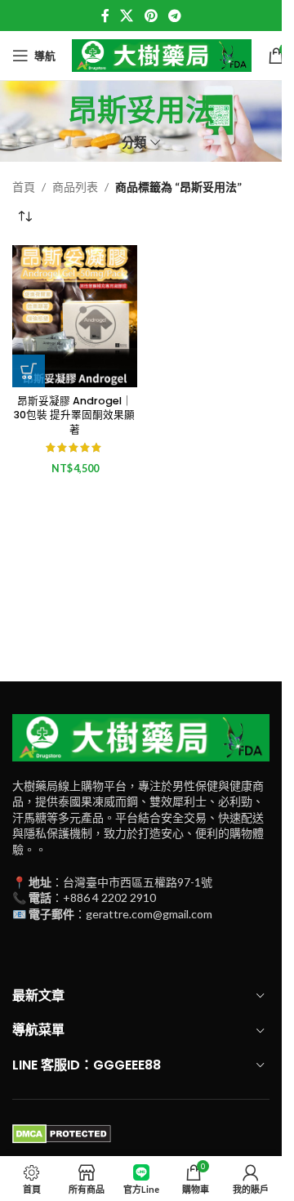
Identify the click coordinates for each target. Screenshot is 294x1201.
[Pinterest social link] (151, 15)
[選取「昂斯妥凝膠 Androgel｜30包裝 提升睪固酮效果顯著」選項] (28, 371)
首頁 (23, 187)
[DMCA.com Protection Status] (61, 1133)
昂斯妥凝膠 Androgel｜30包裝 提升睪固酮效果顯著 (74, 415)
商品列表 (75, 187)
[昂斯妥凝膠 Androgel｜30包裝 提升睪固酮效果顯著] (74, 316)
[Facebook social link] (105, 15)
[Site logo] (162, 54)
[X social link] (127, 15)
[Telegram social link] (174, 15)
